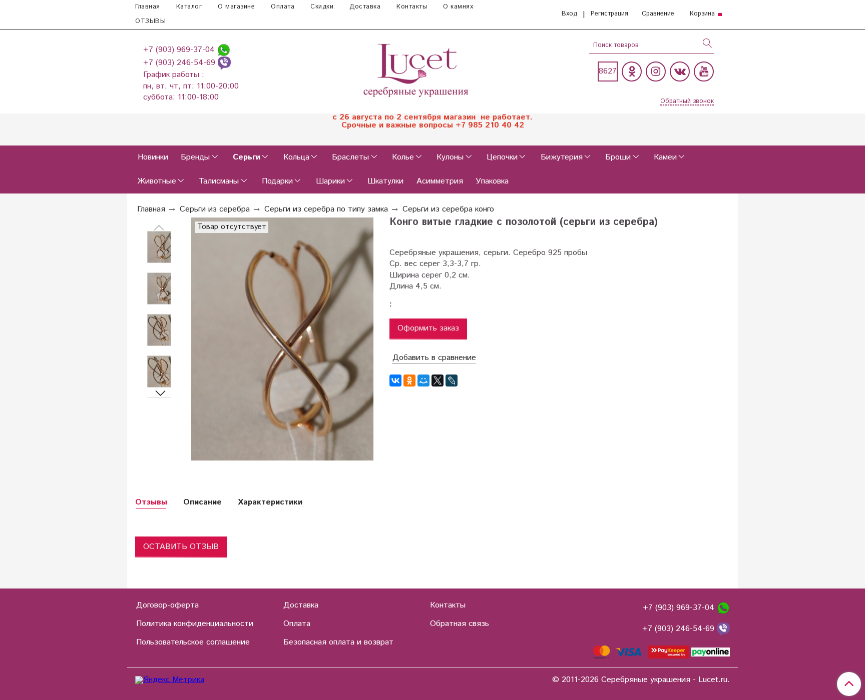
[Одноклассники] (632, 72)
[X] (437, 380)
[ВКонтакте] (395, 380)
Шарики (330, 181)
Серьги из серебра (215, 209)
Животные (157, 181)
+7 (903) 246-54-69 (180, 62)
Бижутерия (562, 157)
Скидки (321, 7)
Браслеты (350, 157)
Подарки (277, 181)
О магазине (236, 7)
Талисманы (219, 181)
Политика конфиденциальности (194, 624)
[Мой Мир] (423, 380)
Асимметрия (439, 181)
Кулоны (450, 157)
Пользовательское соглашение (193, 642)
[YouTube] (704, 72)
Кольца (296, 157)
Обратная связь (459, 624)
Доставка (364, 7)
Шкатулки (385, 181)
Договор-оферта (167, 605)
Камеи (665, 157)
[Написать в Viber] (224, 62)
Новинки (153, 157)
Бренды (195, 157)
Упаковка (492, 181)
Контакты (411, 7)
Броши (618, 157)
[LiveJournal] (452, 380)
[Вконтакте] (680, 72)
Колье (403, 157)
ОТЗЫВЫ (150, 21)
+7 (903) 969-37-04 (180, 50)
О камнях (458, 7)
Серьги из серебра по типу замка (326, 209)
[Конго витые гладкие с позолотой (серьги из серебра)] (159, 247)
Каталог (189, 7)
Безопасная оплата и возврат (338, 642)
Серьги (246, 157)
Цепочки (502, 157)
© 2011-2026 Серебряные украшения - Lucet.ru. (641, 680)
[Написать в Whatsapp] (223, 50)
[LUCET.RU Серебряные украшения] (416, 69)
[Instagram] (656, 72)
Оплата (282, 7)
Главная (147, 7)
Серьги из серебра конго (448, 209)
